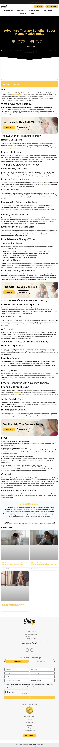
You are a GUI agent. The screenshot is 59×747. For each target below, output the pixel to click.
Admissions (35, 13)
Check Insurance (17, 661)
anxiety (48, 182)
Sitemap (34, 746)
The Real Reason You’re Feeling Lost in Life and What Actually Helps (14, 563)
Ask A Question (41, 661)
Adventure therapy (17, 94)
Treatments (8, 10)
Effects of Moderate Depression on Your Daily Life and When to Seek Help (44, 563)
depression (50, 307)
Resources (48, 10)
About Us (23, 13)
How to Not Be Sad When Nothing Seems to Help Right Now (13, 605)
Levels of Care (34, 10)
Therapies (20, 10)
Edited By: (38, 41)
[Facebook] (26, 6)
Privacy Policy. (16, 687)
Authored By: (21, 41)
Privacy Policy (27, 746)
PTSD (9, 148)
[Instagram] (30, 6)
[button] (55, 84)
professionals (17, 392)
